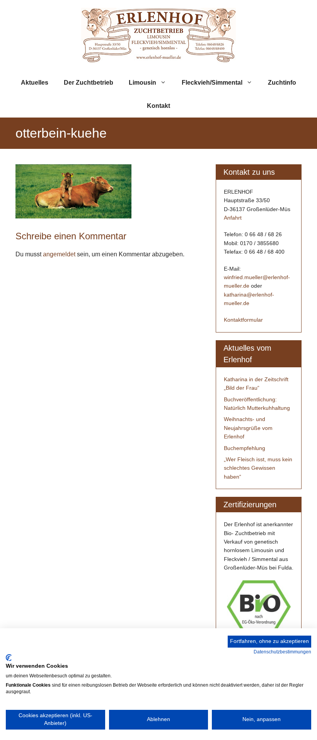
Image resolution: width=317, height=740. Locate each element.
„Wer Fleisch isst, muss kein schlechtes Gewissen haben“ (258, 468)
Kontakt (158, 105)
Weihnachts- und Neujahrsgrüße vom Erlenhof (248, 428)
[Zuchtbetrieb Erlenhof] (158, 35)
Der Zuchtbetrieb (88, 82)
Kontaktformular (243, 320)
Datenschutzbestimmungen (282, 652)
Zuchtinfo (282, 82)
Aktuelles (34, 82)
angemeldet (59, 254)
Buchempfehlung (244, 448)
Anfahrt (233, 218)
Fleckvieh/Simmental (212, 82)
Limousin (142, 82)
